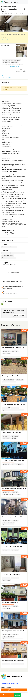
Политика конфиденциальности (10, 683)
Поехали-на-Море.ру (10, 2)
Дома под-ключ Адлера (9, 6)
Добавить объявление (14, 690)
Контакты (4, 682)
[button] (26, 17)
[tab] (14, 287)
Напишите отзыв (19, 315)
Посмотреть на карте (14, 272)
